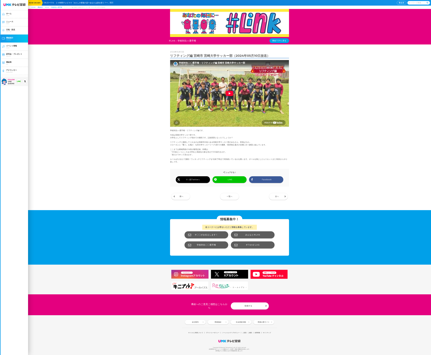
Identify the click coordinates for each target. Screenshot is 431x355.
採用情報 (257, 332)
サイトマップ (267, 332)
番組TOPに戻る (279, 41)
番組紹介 (40, 7)
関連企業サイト (264, 322)
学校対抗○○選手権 (56, 7)
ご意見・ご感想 (247, 332)
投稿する (248, 306)
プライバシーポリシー (212, 332)
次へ (277, 196)
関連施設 (218, 322)
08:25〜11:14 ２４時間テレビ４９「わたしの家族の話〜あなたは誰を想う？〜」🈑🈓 (79, 3)
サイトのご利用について (195, 332)
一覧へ (229, 196)
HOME (33, 7)
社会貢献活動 (241, 322)
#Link (47, 7)
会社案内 (195, 322)
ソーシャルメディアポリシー (231, 332)
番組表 (401, 3)
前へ (181, 196)
